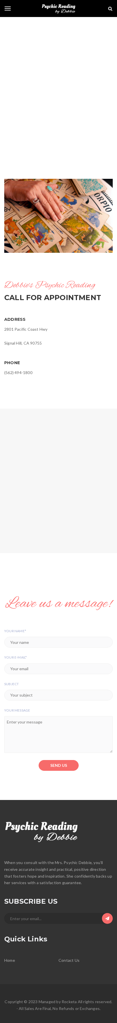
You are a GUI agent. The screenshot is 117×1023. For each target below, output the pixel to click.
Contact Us (69, 960)
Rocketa (69, 1001)
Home (9, 960)
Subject (11, 684)
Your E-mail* (15, 657)
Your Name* (15, 631)
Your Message (17, 710)
